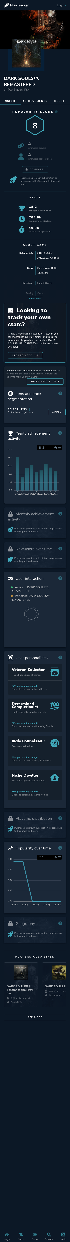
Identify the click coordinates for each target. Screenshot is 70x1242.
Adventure (42, 272)
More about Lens (45, 381)
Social (34, 1239)
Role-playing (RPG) (46, 268)
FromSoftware (44, 283)
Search (49, 1239)
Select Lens (17, 409)
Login (60, 5)
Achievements (34, 101)
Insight (7, 1239)
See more (35, 1017)
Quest (21, 1239)
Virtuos (41, 293)
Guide (62, 1239)
